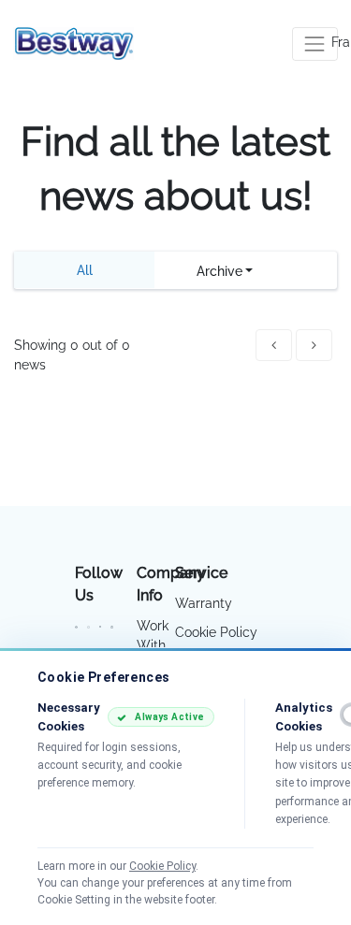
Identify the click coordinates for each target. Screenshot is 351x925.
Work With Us (152, 645)
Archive (219, 271)
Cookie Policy (216, 632)
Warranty (203, 603)
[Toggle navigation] (315, 43)
